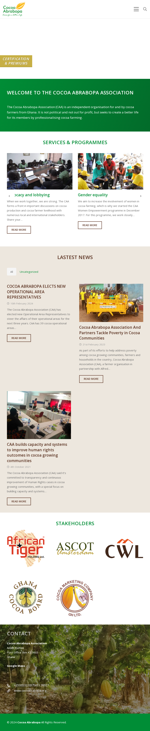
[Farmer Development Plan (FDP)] (116, 171)
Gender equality (27, 194)
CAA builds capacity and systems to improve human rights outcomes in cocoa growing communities (37, 452)
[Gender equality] (45, 171)
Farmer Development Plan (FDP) (112, 194)
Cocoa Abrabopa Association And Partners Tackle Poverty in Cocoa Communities (110, 333)
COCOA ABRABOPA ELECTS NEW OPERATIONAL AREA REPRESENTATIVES (36, 292)
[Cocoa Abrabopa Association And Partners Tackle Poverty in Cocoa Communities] (111, 303)
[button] (136, 9)
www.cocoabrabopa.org (30, 691)
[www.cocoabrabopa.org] (10, 690)
